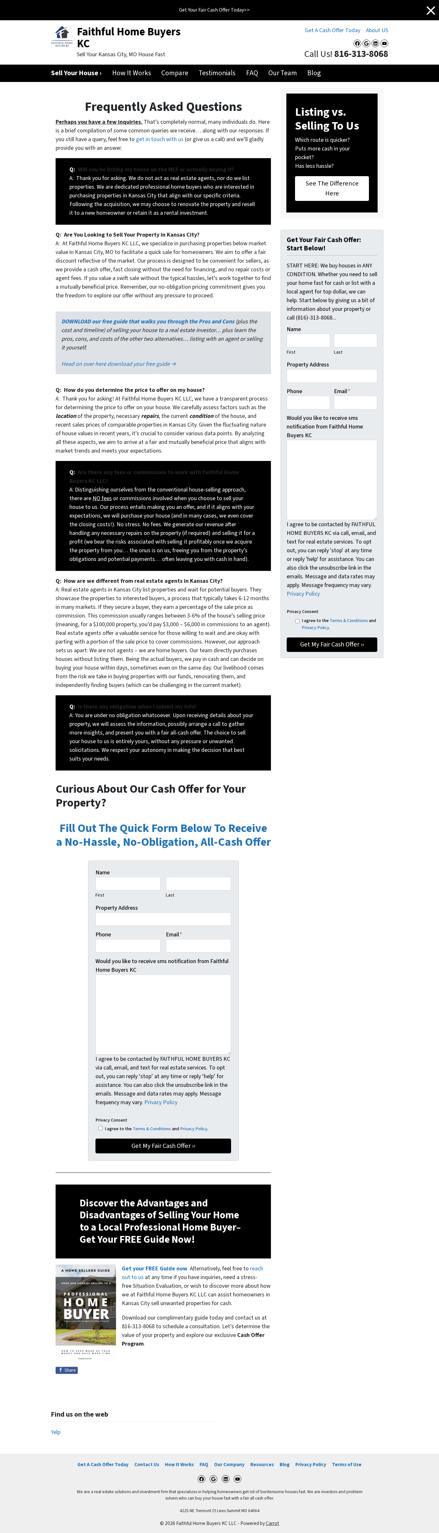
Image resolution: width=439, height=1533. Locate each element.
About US (377, 30)
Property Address (116, 908)
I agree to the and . (156, 1128)
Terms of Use (347, 1464)
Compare (174, 73)
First (99, 895)
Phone (103, 935)
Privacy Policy (160, 1102)
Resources (262, 1464)
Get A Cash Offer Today (332, 30)
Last (170, 895)
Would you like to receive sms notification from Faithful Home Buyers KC (161, 965)
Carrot (272, 1523)
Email (174, 935)
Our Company (229, 1464)
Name (102, 873)
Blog (314, 73)
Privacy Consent (111, 1120)
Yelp (55, 1432)
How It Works (131, 73)
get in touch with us (160, 139)
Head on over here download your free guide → (118, 364)
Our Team (282, 73)
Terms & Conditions (152, 1128)
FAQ (252, 73)
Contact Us (146, 1464)
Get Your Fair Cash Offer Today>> (214, 10)
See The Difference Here (332, 188)
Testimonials (217, 73)
